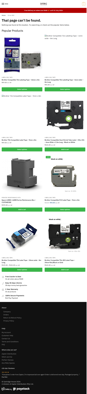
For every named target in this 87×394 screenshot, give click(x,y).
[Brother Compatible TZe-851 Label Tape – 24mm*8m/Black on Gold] (65, 235)
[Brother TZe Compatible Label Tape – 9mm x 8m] (22, 115)
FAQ (3, 344)
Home (4, 15)
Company (7, 312)
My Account (6, 332)
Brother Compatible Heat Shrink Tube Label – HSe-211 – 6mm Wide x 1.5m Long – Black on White (64, 141)
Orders (6, 315)
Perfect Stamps (7, 360)
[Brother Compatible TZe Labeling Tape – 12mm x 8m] (22, 55)
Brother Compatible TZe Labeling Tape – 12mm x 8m (21, 80)
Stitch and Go (7, 357)
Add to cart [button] (65, 149)
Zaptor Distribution (9, 354)
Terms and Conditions (10, 342)
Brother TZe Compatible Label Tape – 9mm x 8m (19, 140)
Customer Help (7, 335)
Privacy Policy (8, 321)
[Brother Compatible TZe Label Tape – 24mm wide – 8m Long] (22, 235)
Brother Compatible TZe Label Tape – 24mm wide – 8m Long (21, 261)
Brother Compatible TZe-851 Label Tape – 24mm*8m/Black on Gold (60, 261)
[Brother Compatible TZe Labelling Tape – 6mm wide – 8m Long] (65, 55)
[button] (83, 4)
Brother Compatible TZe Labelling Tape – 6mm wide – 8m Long (64, 81)
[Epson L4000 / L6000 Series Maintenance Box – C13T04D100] (22, 175)
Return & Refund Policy (12, 318)
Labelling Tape (7, 77)
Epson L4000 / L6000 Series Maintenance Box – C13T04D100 (19, 201)
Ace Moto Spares (8, 363)
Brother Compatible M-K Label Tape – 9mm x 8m (62, 200)
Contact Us (6, 338)
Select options (22, 89)
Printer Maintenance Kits (11, 197)
